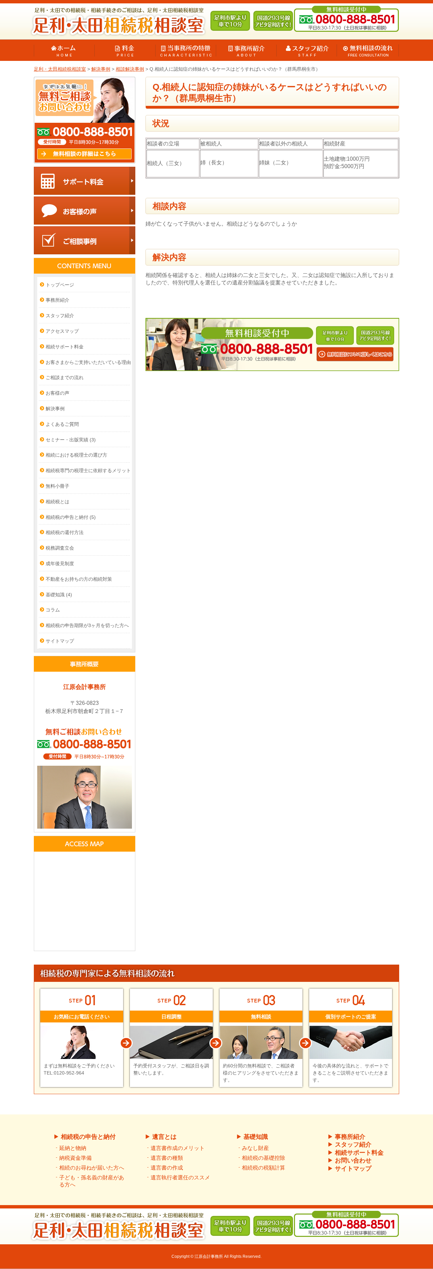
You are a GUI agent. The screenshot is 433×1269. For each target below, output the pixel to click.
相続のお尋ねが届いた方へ (91, 1168)
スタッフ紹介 (60, 315)
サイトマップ (60, 641)
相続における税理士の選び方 (76, 455)
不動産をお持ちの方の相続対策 (79, 579)
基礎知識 (59, 594)
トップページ (60, 284)
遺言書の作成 (167, 1168)
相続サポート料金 (65, 346)
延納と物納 (72, 1148)
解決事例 (55, 408)
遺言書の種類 (167, 1158)
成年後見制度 (60, 563)
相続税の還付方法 (65, 532)
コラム (53, 610)
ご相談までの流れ (65, 377)
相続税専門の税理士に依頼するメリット (88, 470)
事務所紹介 (57, 300)
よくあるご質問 (62, 424)
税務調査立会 (60, 548)
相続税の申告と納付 (71, 517)
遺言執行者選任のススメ (180, 1177)
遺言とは (164, 1136)
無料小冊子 (57, 486)
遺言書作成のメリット (178, 1148)
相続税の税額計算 (263, 1168)
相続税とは (57, 501)
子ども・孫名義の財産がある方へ (91, 1181)
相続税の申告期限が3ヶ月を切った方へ (87, 625)
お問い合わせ (353, 1160)
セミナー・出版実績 (71, 439)
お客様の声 (57, 393)
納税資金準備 (75, 1158)
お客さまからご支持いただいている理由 (88, 362)
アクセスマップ (62, 331)
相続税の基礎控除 (263, 1158)
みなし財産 (255, 1148)
